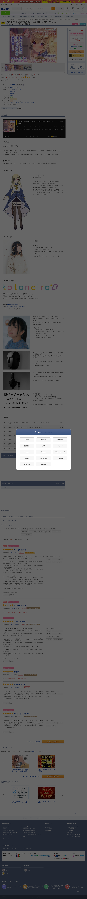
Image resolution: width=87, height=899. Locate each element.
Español (60, 446)
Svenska (60, 458)
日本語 (27, 440)
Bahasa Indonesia (60, 452)
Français (43, 452)
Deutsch (26, 452)
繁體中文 (26, 446)
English (43, 440)
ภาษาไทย (27, 464)
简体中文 (60, 440)
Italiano (27, 458)
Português (43, 458)
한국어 (43, 446)
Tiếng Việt (43, 464)
